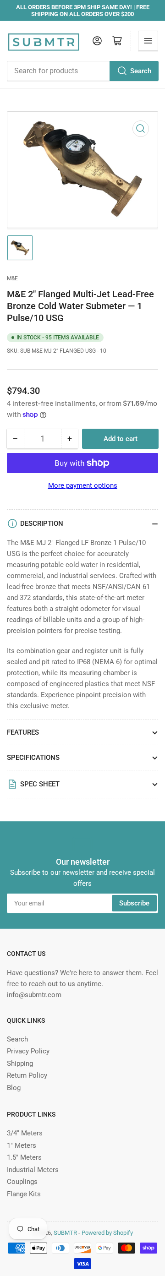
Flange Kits (24, 1194)
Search (140, 71)
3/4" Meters (25, 1133)
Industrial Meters (33, 1170)
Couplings (22, 1182)
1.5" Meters (24, 1157)
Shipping (20, 1063)
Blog (14, 1088)
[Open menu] (148, 41)
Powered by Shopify (107, 1232)
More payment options (82, 485)
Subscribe (134, 903)
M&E (12, 278)
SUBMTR (65, 1232)
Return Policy (27, 1075)
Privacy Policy (28, 1051)
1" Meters (21, 1145)
